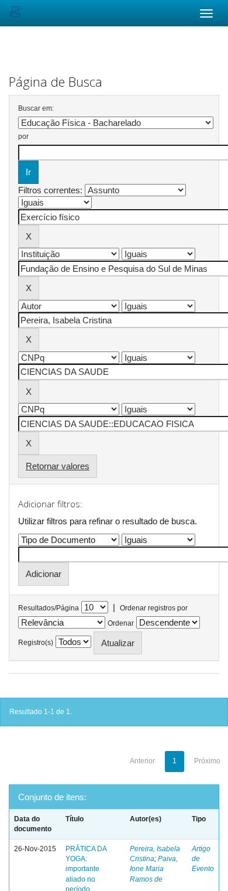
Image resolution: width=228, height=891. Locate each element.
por (23, 136)
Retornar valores (57, 466)
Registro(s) (35, 643)
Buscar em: (36, 108)
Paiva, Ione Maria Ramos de (154, 869)
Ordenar (121, 623)
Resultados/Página (48, 608)
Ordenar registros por (154, 608)
